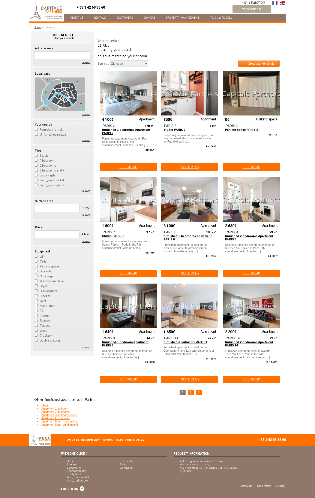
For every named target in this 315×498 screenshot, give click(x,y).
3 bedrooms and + (52, 170)
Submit (86, 62)
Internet (45, 315)
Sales (123, 464)
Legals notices (264, 485)
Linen (43, 330)
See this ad (128, 167)
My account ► (252, 9)
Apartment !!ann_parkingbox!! (59, 424)
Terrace (45, 325)
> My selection (253, 2)
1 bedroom (47, 160)
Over (43, 301)
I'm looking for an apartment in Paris (201, 461)
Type (38, 150)
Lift (42, 256)
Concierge (47, 276)
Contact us (126, 467)
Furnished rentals (51, 129)
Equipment (42, 251)
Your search (43, 124)
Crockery (46, 335)
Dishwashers (48, 291)
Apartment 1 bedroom (54, 408)
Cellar (44, 261)
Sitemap (280, 485)
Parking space (49, 266)
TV (42, 311)
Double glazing (50, 340)
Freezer (45, 296)
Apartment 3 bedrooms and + (59, 415)
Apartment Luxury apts (55, 418)
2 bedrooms (48, 165)
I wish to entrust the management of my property (208, 467)
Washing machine (52, 281)
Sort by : (103, 63)
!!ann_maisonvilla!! (52, 180)
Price (38, 227)
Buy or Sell (185, 470)
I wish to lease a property (194, 464)
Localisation (43, 73)
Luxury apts (48, 175)
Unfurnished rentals (53, 134)
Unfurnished (127, 461)
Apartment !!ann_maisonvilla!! (59, 421)
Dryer (43, 286)
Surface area (44, 201)
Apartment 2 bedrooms (55, 411)
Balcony (45, 320)
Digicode (45, 271)
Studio (44, 155)
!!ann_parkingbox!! (52, 185)
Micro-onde (47, 306)
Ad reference (44, 48)
